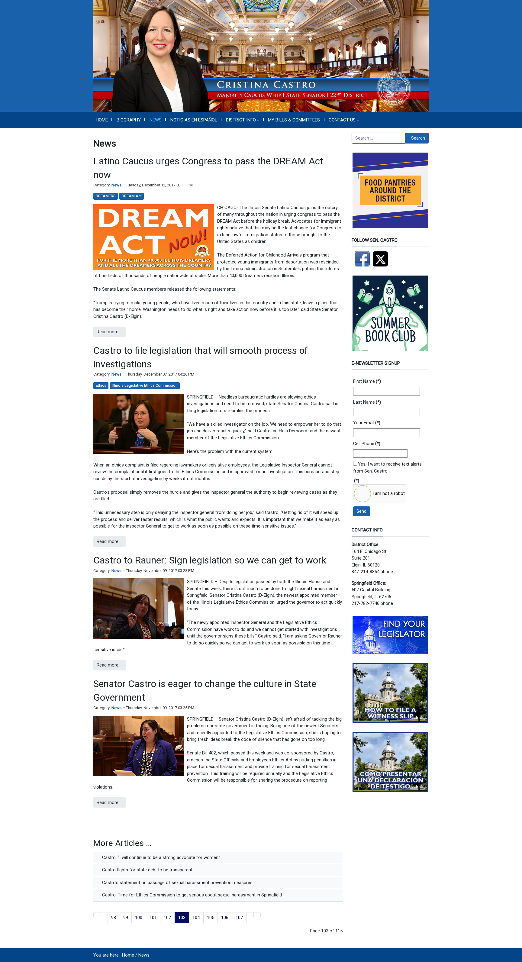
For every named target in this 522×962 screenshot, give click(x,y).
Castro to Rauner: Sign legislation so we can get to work (209, 560)
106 (224, 917)
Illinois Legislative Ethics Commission (145, 385)
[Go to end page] (257, 914)
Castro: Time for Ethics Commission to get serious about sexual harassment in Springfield (191, 895)
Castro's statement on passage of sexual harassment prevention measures (177, 882)
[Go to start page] (97, 914)
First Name (367, 381)
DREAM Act (132, 196)
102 (167, 917)
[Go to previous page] (104, 914)
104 (196, 917)
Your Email (366, 422)
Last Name (367, 402)
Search (418, 138)
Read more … (109, 331)
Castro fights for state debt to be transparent (146, 870)
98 (113, 917)
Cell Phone (366, 443)
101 (153, 917)
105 (210, 917)
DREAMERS (106, 196)
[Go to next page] (250, 914)
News (116, 185)
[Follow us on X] (382, 258)
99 (125, 917)
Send (361, 511)
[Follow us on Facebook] (362, 258)
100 (138, 917)
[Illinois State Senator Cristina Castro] (261, 55)
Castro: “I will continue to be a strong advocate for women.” (161, 857)
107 (239, 917)
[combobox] (378, 138)
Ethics (101, 385)
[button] (243, 120)
